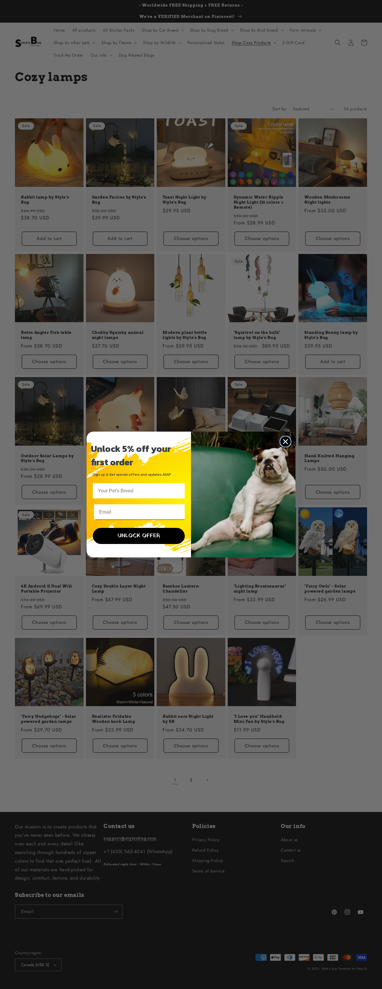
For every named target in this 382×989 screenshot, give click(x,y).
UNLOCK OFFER (139, 536)
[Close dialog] (285, 441)
